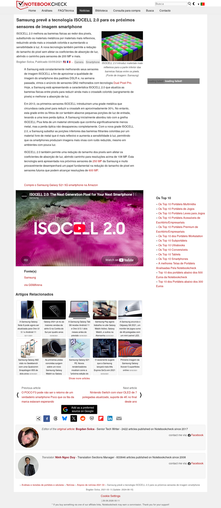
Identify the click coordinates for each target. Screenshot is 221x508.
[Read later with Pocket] (92, 418)
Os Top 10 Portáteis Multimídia (177, 204)
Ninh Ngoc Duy (65, 457)
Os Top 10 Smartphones (173, 259)
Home (32, 10)
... (72, 62)
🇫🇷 (68, 62)
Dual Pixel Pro (122, 83)
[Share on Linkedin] (110, 418)
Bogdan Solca (85, 429)
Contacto (165, 10)
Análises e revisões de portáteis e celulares (43, 484)
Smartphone (93, 62)
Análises (47, 10)
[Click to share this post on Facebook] (46, 418)
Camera (79, 62)
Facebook (197, 435)
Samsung (30, 277)
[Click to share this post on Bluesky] (64, 418)
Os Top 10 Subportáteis (172, 240)
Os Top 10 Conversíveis (173, 250)
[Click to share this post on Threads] (55, 418)
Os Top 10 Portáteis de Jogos (176, 209)
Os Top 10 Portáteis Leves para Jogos (181, 213)
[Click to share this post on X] (73, 418)
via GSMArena (33, 285)
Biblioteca (101, 10)
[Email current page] (119, 418)
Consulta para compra (126, 10)
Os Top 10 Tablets (169, 254)
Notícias (85, 10)
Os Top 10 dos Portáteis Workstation (180, 236)
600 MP (93, 170)
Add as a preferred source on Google (82, 409)
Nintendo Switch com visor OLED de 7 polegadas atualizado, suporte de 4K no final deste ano (109, 396)
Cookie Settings (110, 496)
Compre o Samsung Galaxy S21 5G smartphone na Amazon (61, 185)
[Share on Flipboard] (101, 418)
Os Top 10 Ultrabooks (171, 245)
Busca (150, 10)
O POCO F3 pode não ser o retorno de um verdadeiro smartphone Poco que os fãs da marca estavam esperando (48, 396)
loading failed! (156, 81)
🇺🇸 (64, 62)
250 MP (97, 161)
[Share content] (38, 418)
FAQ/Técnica (66, 10)
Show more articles (79, 378)
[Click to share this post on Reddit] (82, 418)
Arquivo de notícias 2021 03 (90, 484)
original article (65, 429)
